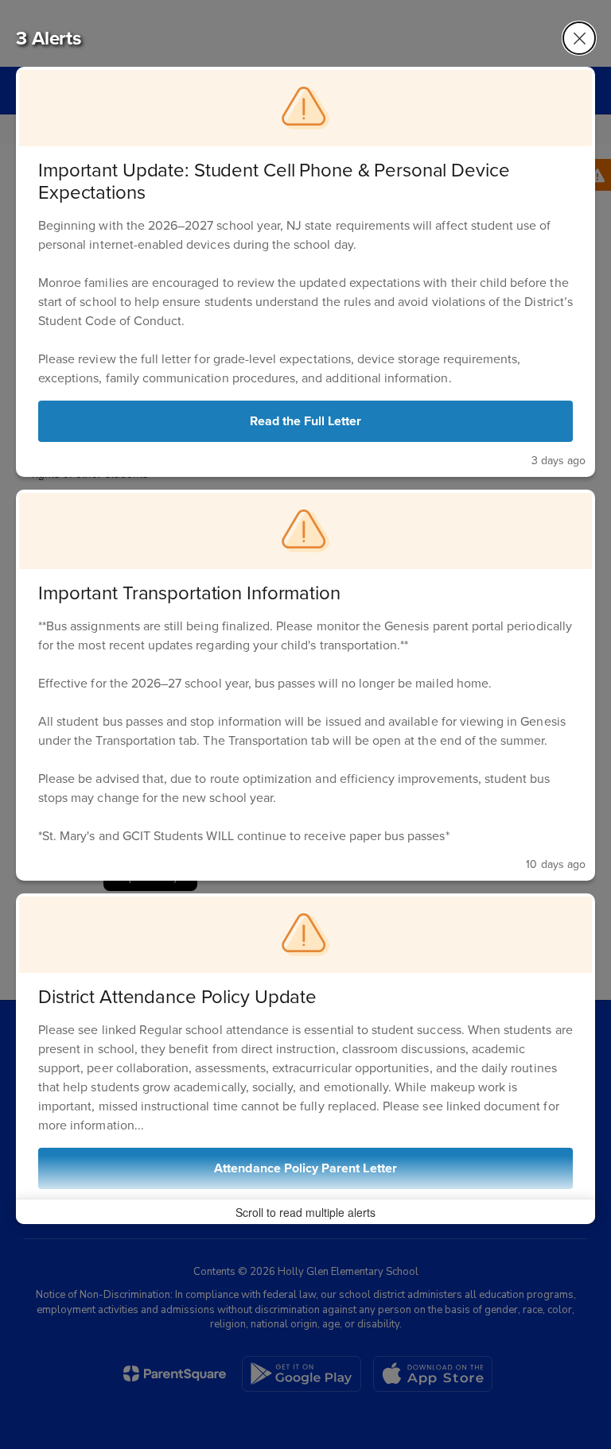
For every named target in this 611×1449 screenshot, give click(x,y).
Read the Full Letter (306, 421)
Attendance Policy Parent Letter (305, 1168)
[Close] (579, 38)
